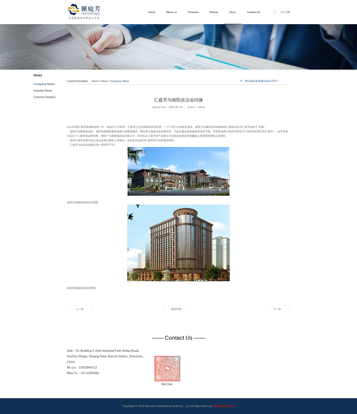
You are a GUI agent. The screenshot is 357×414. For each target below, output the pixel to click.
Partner (214, 12)
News (232, 12)
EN (288, 12)
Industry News (42, 90)
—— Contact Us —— (178, 338)
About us (171, 12)
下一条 (277, 309)
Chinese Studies (44, 97)
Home (151, 12)
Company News (44, 84)
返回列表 (176, 309)
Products (193, 12)
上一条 (80, 309)
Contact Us (253, 12)
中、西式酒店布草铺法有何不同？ (259, 81)
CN (282, 12)
